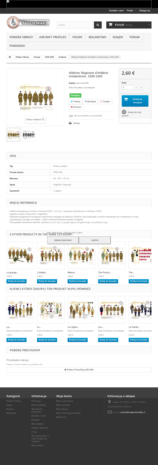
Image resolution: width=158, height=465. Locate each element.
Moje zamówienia (64, 401)
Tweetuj (76, 101)
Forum (134, 37)
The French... (105, 272)
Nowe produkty (38, 405)
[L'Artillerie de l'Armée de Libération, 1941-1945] (50, 255)
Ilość (124, 83)
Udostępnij (91, 101)
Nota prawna (37, 424)
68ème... (72, 272)
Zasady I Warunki (39, 428)
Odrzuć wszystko (63, 240)
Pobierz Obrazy (21, 37)
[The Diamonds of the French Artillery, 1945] (142, 255)
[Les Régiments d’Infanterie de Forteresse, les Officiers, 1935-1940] (112, 309)
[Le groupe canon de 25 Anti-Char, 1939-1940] (20, 255)
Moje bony (61, 417)
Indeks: (72, 83)
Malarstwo (97, 37)
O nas (34, 432)
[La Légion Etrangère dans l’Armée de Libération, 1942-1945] (81, 309)
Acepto (94, 240)
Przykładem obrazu (17, 360)
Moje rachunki (63, 405)
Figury (77, 37)
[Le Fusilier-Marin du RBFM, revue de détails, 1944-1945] (50, 309)
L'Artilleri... (42, 272)
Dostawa (35, 420)
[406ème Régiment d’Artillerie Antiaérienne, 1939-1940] (13, 134)
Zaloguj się (144, 10)
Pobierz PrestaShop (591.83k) (80, 370)
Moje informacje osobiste (68, 413)
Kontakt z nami (116, 10)
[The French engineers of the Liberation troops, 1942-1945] (112, 255)
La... (8, 327)
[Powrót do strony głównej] (10, 57)
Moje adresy (62, 409)
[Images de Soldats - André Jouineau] (29, 22)
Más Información (55, 232)
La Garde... (134, 327)
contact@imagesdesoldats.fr (132, 412)
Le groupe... (12, 272)
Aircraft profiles (52, 37)
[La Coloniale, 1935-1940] (20, 309)
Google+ (106, 101)
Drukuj (76, 123)
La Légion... (73, 327)
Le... (39, 327)
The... (131, 272)
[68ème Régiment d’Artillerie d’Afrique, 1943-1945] (81, 255)
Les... (101, 327)
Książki (118, 37)
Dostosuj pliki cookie (73, 232)
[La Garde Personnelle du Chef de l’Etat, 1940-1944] (142, 309)
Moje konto (64, 396)
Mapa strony (37, 445)
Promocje (36, 401)
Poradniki (17, 46)
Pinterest (77, 107)
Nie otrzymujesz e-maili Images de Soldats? (40, 439)
